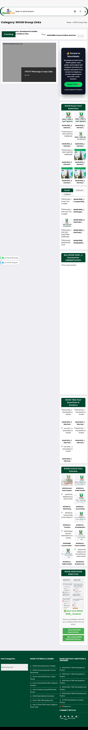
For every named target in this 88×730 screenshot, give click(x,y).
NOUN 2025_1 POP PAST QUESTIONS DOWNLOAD (80, 127)
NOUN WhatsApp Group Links (39, 71)
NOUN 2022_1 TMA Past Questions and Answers (80, 423)
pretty (28, 75)
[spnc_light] (85, 11)
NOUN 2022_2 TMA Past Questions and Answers (67, 423)
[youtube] (85, 3)
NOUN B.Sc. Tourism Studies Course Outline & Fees (66, 526)
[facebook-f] (65, 3)
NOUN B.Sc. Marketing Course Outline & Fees (66, 508)
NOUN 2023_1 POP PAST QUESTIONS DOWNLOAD (80, 163)
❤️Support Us (66, 706)
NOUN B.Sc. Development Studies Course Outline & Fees (80, 526)
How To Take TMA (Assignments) (43, 700)
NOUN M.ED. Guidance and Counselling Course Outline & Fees (80, 563)
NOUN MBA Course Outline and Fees (38, 35)
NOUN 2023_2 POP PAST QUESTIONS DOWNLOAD (67, 163)
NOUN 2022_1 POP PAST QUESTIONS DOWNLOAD (80, 182)
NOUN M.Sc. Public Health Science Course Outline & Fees (67, 563)
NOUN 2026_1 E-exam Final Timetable (79, 200)
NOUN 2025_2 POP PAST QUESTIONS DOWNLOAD (67, 127)
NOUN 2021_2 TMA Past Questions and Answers (67, 441)
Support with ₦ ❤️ (73, 84)
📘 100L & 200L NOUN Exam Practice (73, 631)
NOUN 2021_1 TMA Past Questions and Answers (80, 441)
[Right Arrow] (82, 36)
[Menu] (75, 11)
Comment (67, 194)
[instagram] (80, 3)
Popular (79, 190)
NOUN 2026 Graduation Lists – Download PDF (79, 241)
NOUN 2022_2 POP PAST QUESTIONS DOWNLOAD (67, 182)
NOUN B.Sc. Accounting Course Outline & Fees (80, 508)
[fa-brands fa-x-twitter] (70, 3)
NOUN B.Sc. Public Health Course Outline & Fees (80, 489)
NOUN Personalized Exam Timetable (44, 666)
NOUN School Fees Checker (67, 489)
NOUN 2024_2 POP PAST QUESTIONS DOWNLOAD (67, 145)
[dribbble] (75, 3)
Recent (67, 190)
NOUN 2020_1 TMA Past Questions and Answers (67, 460)
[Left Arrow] (78, 36)
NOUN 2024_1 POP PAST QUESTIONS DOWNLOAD (80, 145)
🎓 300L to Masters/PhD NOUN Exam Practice (73, 638)
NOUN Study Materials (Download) (43, 696)
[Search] (80, 11)
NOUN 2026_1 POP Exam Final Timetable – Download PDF (79, 210)
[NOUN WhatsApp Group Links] (29, 62)
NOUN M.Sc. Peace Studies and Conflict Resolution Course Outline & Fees (80, 544)
